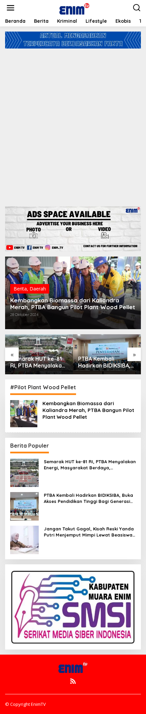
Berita (20, 288)
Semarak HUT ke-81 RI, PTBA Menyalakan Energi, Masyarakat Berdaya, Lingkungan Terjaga (90, 465)
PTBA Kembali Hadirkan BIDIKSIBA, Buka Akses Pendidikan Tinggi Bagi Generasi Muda (36, 362)
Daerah (38, 288)
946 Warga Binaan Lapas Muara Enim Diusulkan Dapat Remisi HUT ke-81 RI (104, 362)
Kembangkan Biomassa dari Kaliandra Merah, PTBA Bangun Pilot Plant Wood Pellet (72, 304)
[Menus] (10, 8)
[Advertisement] (73, 125)
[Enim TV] (74, 7)
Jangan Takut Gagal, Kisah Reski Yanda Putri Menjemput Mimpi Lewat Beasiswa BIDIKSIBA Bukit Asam (89, 532)
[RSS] (73, 681)
